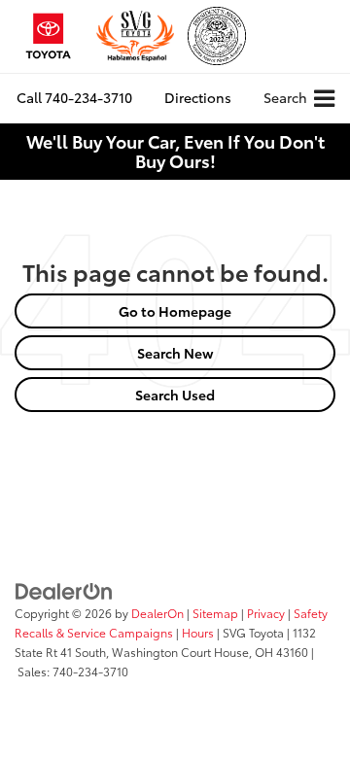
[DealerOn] (64, 589)
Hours (198, 632)
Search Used (175, 394)
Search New (175, 352)
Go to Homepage (175, 311)
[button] (74, 97)
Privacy (266, 612)
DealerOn (157, 612)
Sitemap (215, 612)
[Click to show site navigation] (324, 98)
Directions (197, 97)
